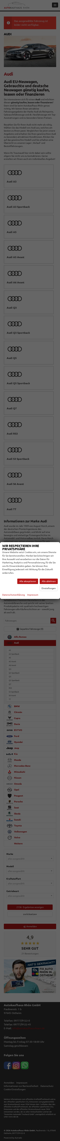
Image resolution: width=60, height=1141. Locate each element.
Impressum (32, 595)
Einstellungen (49, 588)
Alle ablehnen (49, 581)
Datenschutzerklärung (13, 595)
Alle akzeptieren (27, 581)
